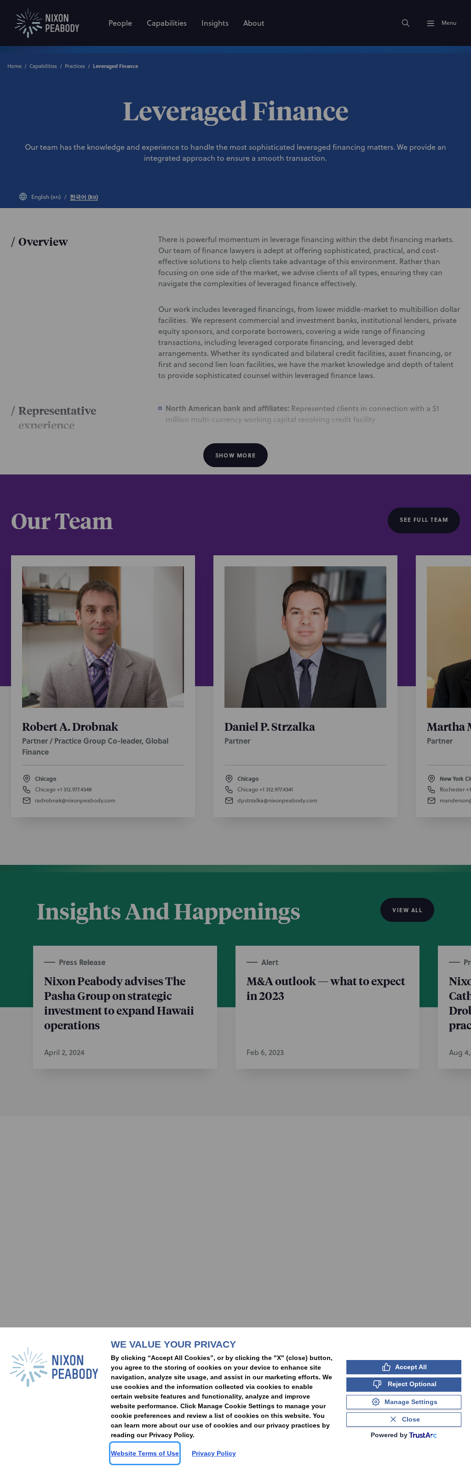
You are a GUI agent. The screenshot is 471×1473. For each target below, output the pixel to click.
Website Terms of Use (145, 1453)
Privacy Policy (214, 1453)
